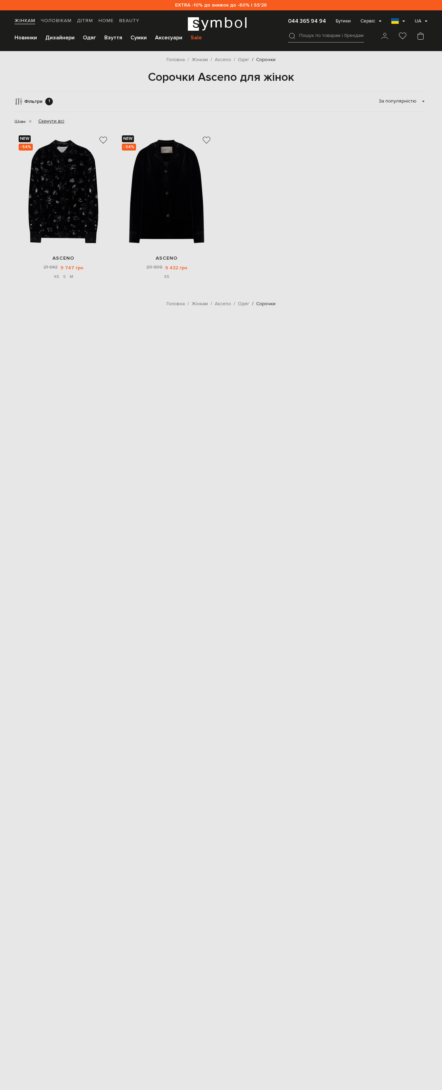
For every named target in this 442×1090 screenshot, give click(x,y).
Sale (196, 37)
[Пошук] (292, 36)
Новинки (26, 37)
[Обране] (403, 36)
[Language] (398, 23)
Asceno (63, 258)
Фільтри (37, 101)
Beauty (129, 21)
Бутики (343, 21)
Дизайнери (60, 37)
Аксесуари (168, 37)
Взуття (113, 37)
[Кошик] (420, 36)
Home (106, 21)
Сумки (139, 37)
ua (418, 21)
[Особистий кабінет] (385, 36)
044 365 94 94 (307, 21)
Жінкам (25, 21)
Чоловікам (56, 21)
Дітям (85, 21)
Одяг (89, 37)
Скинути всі (51, 121)
